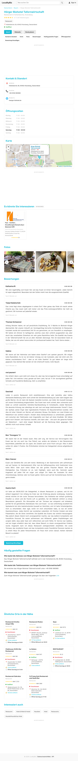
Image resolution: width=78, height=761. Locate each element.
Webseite (18, 32)
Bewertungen (37, 36)
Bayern (16, 8)
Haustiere (37, 711)
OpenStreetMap (68, 166)
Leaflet (60, 166)
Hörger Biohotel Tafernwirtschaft (35, 147)
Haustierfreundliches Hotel (14, 716)
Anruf (8, 32)
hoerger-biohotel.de (15, 100)
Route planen (29, 32)
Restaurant (8, 21)
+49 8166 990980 (15, 93)
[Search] (62, 2)
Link (57, 576)
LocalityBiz (7, 3)
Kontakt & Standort (11, 36)
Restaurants (55, 711)
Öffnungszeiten (66, 36)
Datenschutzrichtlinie (44, 756)
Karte (21, 36)
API (53, 756)
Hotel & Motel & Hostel (23, 711)
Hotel (45, 711)
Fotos (28, 36)
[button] (39, 157)
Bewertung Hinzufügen (12, 40)
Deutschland (8, 8)
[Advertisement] (39, 59)
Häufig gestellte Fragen (51, 36)
